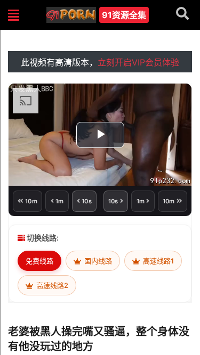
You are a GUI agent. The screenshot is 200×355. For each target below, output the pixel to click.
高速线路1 (157, 261)
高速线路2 (51, 285)
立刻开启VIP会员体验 (138, 62)
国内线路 (97, 261)
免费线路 (39, 261)
